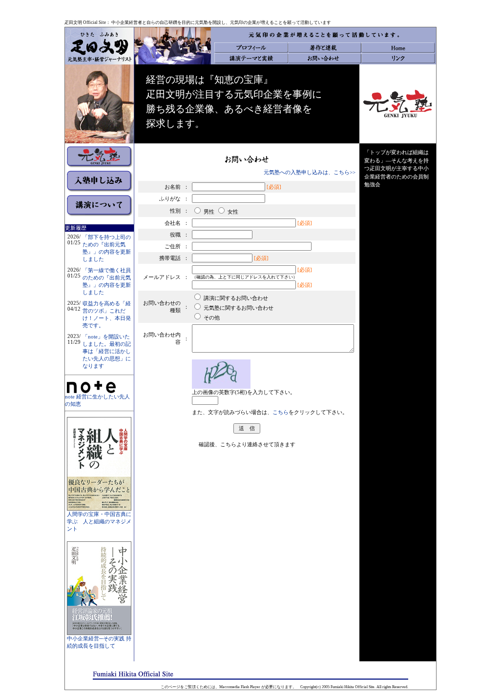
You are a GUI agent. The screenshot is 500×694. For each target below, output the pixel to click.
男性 (209, 212)
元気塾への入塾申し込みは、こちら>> (309, 172)
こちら (280, 412)
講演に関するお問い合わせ (236, 298)
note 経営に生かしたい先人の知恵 (97, 400)
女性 (233, 212)
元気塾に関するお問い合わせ (238, 308)
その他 (212, 317)
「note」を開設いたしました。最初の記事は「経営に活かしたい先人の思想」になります (107, 351)
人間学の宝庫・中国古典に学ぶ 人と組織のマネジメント (99, 521)
